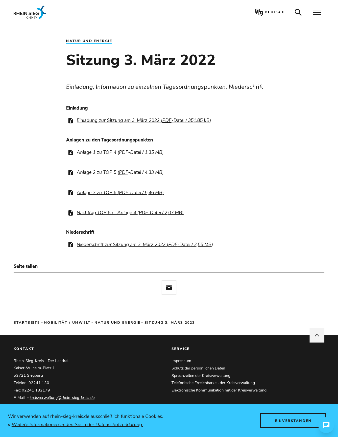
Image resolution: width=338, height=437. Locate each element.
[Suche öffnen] (298, 12)
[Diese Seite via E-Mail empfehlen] (169, 287)
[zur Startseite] (77, 12)
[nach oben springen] (317, 335)
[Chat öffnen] (326, 425)
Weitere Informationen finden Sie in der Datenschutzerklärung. (77, 424)
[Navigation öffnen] (317, 12)
